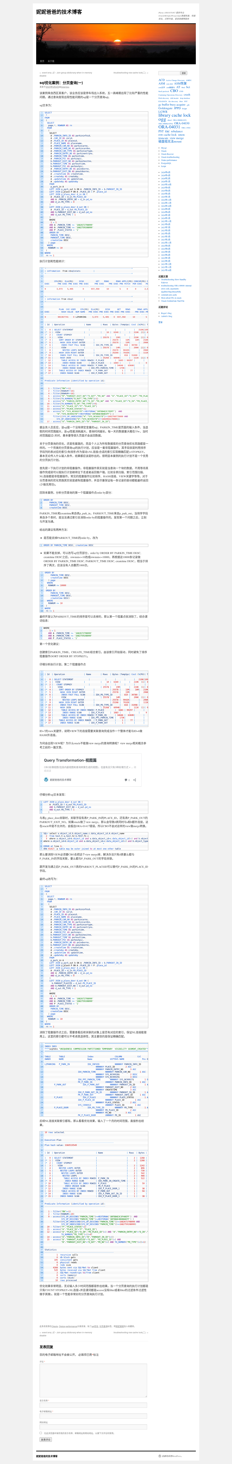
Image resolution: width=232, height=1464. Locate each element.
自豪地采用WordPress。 (172, 1456)
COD (181, 91)
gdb (188, 105)
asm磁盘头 (170, 87)
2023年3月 (165, 236)
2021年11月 (166, 267)
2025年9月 (165, 187)
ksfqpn (184, 108)
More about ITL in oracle (171, 297)
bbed (183, 87)
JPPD (177, 108)
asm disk (169, 84)
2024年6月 (165, 212)
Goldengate (165, 108)
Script (163, 166)
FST (186, 101)
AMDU (189, 80)
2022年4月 (165, 255)
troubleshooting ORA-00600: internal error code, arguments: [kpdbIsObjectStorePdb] (176, 288)
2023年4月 (165, 233)
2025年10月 (166, 184)
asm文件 (161, 87)
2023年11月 (166, 221)
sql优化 (95, 1326)
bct (188, 86)
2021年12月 (166, 264)
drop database (185, 98)
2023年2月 (165, 239)
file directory (173, 101)
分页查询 (103, 1326)
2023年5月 (165, 230)
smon (181, 134)
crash (187, 94)
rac (167, 130)
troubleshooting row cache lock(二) (131, 72)
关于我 (51, 61)
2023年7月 (165, 227)
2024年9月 (165, 209)
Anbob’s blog (166, 316)
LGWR (162, 111)
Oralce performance (68, 1326)
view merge (177, 137)
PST (161, 131)
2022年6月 (165, 248)
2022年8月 (165, 245)
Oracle (55, 1326)
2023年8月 (165, 224)
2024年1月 (165, 218)
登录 (160, 322)
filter (181, 101)
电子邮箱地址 (46, 1411)
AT (178, 86)
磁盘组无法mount (170, 141)
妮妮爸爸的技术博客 (59, 11)
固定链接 (120, 1326)
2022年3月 (165, 258)
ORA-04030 (181, 123)
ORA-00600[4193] (179, 120)
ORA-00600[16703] (165, 123)
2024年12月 (166, 199)
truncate (163, 137)
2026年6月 (165, 172)
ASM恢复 (180, 83)
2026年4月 (165, 175)
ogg (162, 118)
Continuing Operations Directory (170, 95)
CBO (174, 90)
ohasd (169, 120)
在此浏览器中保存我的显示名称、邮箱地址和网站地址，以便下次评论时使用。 (79, 1433)
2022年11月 (166, 242)
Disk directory (163, 98)
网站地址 (44, 1422)
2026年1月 (165, 181)
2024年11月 (166, 202)
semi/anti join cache (169, 294)
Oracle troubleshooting (170, 157)
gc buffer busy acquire (171, 104)
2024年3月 (165, 215)
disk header (174, 98)
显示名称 (44, 1400)
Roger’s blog (166, 313)
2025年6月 (165, 190)
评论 (42, 1361)
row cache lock (167, 134)
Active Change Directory (175, 80)
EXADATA (162, 101)
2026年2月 (165, 178)
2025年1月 (165, 196)
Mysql (163, 147)
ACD (161, 79)
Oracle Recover (167, 154)
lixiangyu (65, 86)
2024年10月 (166, 206)
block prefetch (163, 91)
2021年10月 (166, 270)
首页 (42, 61)
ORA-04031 (169, 126)
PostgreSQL (166, 163)
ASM (161, 83)
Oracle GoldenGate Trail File (172, 300)
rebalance (177, 131)
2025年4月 (165, 193)
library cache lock (174, 114)
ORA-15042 (186, 128)
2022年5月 (165, 251)
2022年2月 (165, 261)
